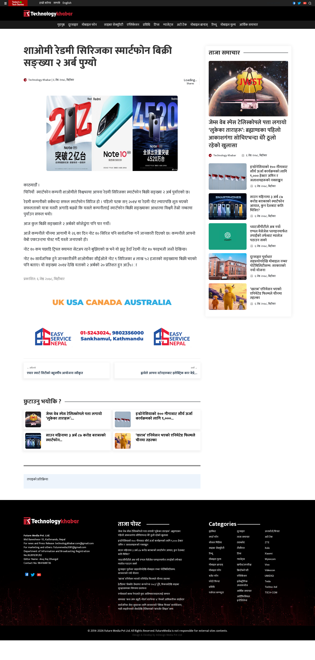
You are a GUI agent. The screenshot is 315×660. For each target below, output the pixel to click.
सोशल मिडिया (215, 542)
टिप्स (156, 25)
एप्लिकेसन (133, 25)
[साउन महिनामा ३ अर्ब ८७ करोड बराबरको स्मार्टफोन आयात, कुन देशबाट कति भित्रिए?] (33, 441)
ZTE (267, 542)
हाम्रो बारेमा (45, 3)
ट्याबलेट (241, 542)
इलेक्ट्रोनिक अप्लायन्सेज (242, 583)
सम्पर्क (56, 3)
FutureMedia (163, 631)
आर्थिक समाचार (248, 25)
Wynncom (270, 559)
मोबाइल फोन (89, 25)
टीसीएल (241, 548)
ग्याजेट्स (168, 25)
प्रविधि (146, 25)
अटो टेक (182, 25)
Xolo (267, 548)
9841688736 (44, 563)
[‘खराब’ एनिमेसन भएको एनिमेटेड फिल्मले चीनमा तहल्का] (123, 441)
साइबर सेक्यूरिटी (113, 25)
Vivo (267, 565)
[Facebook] (293, 3)
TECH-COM (271, 592)
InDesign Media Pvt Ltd (169, 635)
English (67, 3)
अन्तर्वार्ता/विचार (272, 531)
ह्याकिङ (212, 531)
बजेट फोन (213, 576)
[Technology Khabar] (48, 13)
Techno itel (271, 587)
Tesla (268, 581)
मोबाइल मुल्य (228, 25)
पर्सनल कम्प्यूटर (216, 592)
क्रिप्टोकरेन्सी (242, 570)
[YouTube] (304, 3)
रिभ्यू (214, 25)
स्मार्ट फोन (213, 537)
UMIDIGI (269, 576)
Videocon (270, 570)
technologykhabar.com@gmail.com (74, 543)
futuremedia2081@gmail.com (69, 547)
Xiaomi (269, 553)
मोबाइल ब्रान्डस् (199, 25)
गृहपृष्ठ (61, 25)
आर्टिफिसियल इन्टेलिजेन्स (243, 598)
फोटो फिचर (214, 581)
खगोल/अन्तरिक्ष (244, 565)
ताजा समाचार (243, 537)
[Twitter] (299, 3)
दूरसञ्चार (73, 25)
